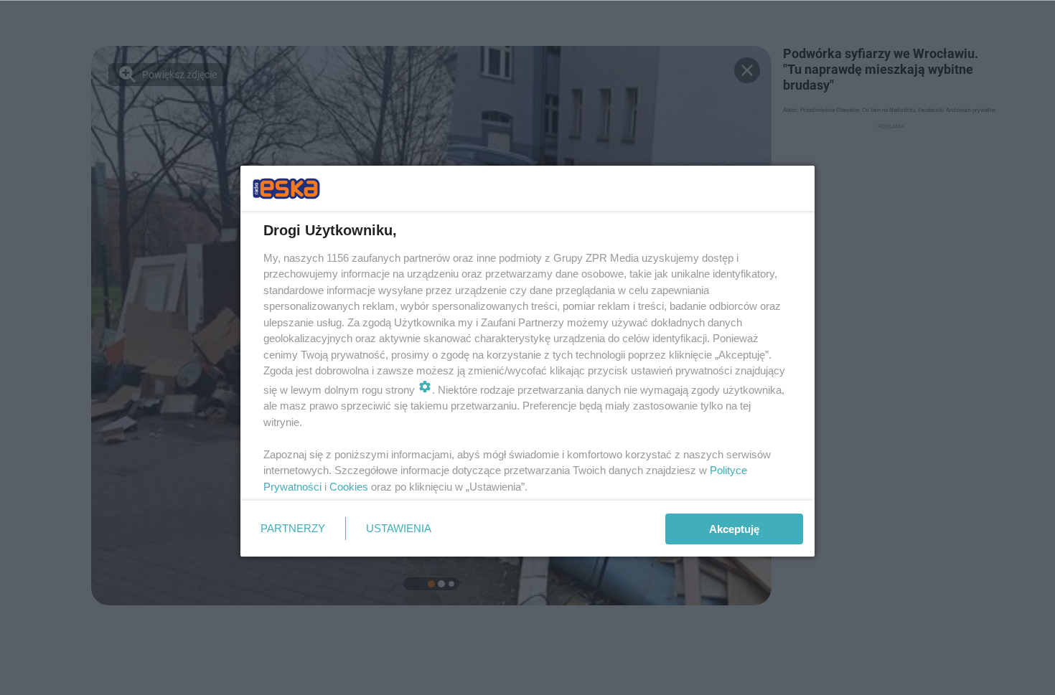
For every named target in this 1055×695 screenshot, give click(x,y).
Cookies (348, 487)
